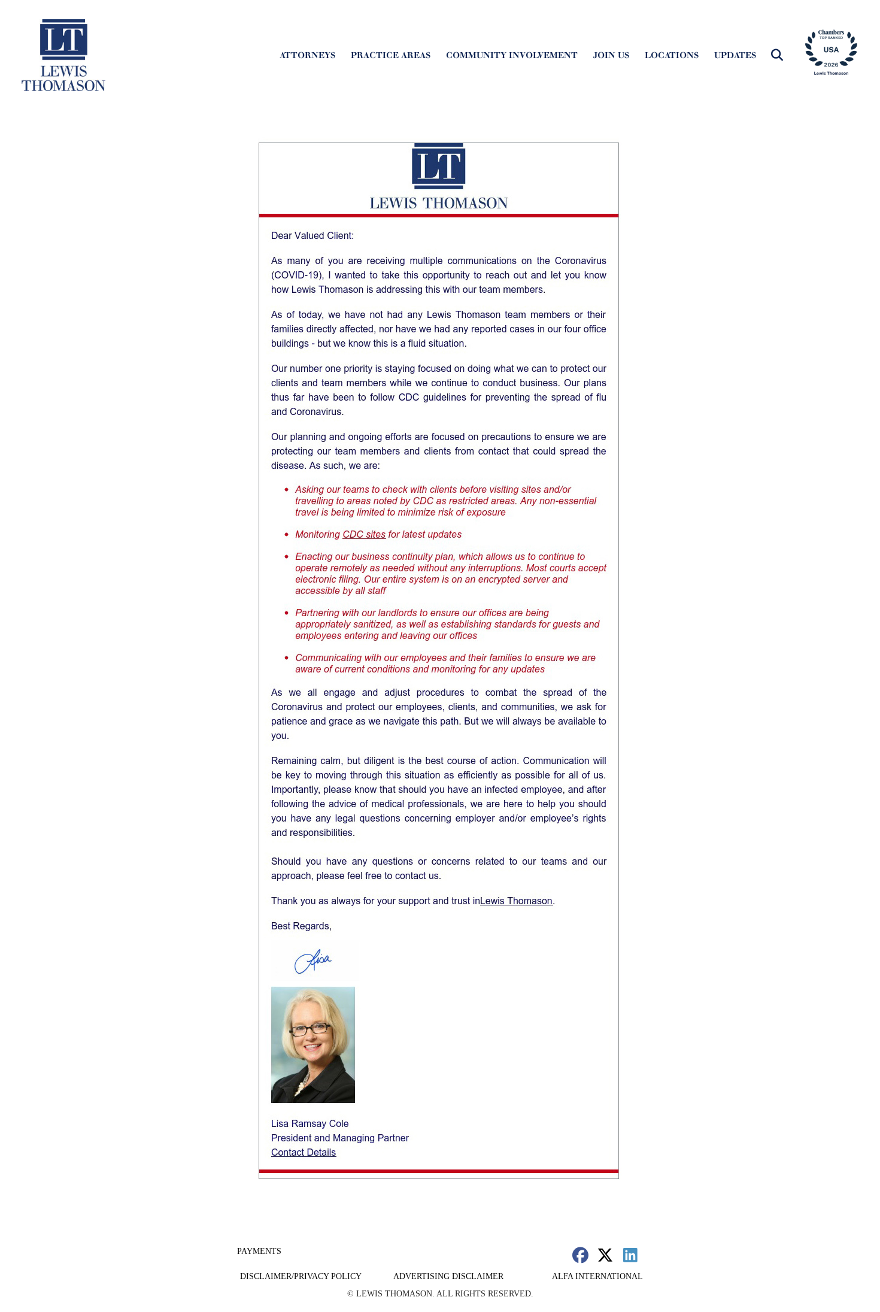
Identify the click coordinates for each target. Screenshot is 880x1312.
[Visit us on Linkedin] (630, 1255)
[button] (777, 55)
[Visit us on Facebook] (580, 1255)
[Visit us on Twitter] (605, 1255)
